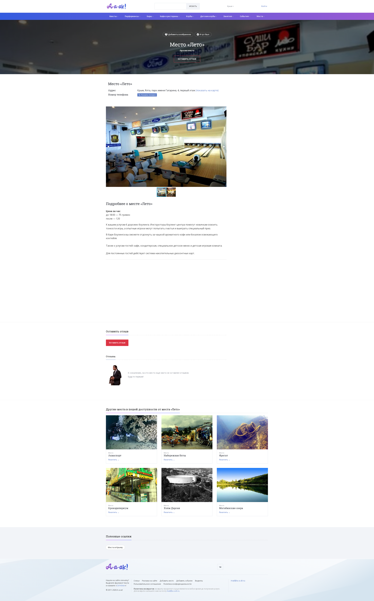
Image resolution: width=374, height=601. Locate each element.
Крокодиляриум (118, 508)
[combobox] (170, 6)
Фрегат (223, 455)
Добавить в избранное (179, 34)
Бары (149, 16)
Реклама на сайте (149, 581)
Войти (264, 6)
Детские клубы (208, 16)
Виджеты (199, 581)
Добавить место (167, 581)
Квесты (113, 16)
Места (260, 16)
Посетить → (113, 459)
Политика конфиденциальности (177, 584)
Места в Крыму (115, 547)
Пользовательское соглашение (147, 584)
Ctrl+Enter (121, 585)
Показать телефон (148, 95)
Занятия (227, 16)
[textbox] (170, 4)
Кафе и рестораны (169, 16)
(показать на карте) (207, 90)
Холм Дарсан (172, 508)
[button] (223, 108)
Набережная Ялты (175, 455)
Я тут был (204, 34)
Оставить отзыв (187, 59)
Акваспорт (114, 455)
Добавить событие (184, 581)
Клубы (189, 16)
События (244, 16)
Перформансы (132, 16)
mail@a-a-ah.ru (173, 591)
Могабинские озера (231, 508)
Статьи (137, 581)
